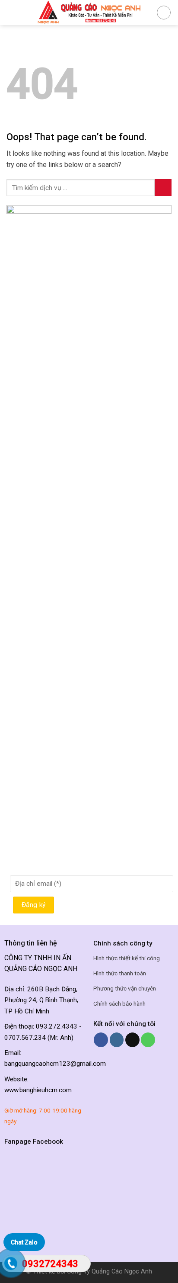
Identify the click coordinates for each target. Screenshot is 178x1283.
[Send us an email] (132, 1039)
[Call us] (148, 1039)
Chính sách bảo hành (119, 1003)
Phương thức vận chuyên (124, 988)
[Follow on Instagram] (117, 1039)
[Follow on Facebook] (101, 1039)
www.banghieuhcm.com (38, 1090)
